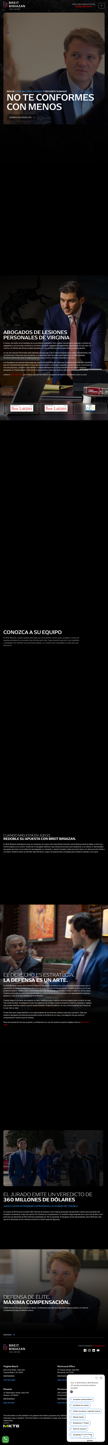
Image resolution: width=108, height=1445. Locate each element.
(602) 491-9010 (8, 1403)
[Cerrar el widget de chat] (101, 1378)
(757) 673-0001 (63, 1403)
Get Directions (9, 1376)
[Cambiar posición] (96, 1378)
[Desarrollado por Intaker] (90, 1440)
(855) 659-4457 (83, 6)
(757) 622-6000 (9, 1380)
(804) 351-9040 (63, 1380)
